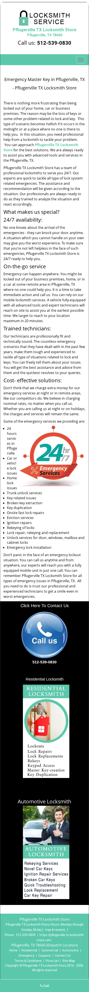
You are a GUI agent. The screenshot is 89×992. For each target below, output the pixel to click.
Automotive (70, 950)
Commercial (49, 950)
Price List (52, 960)
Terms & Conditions (28, 960)
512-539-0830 (54, 43)
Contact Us (63, 955)
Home (13, 950)
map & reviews (55, 929)
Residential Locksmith (45, 679)
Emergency (26, 955)
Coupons (44, 955)
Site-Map (68, 960)
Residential (29, 950)
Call (46, 985)
